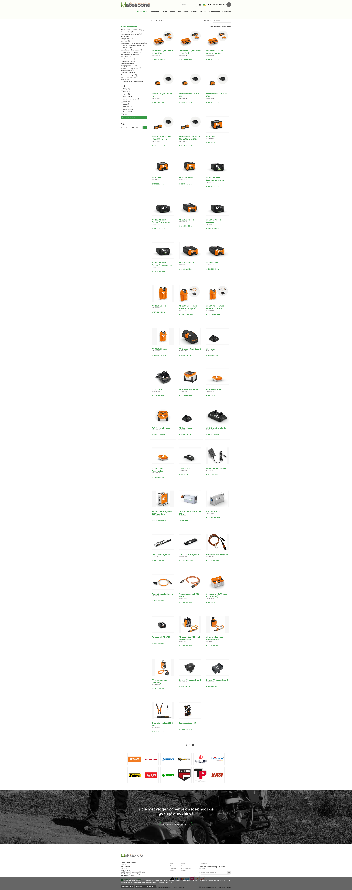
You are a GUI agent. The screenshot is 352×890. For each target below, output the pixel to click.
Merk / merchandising (129, 77)
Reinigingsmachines (129, 66)
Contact (222, 4)
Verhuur (203, 12)
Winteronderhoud (190, 12)
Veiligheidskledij (127, 70)
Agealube (127, 91)
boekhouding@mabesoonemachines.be (143, 874)
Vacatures (226, 12)
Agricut (126, 94)
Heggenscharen (128, 61)
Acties (164, 12)
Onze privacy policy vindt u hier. (161, 882)
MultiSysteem (126, 48)
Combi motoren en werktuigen (133, 45)
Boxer (126, 114)
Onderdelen (154, 12)
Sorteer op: (208, 21)
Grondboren (126, 57)
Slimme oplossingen (129, 75)
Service (172, 12)
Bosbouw (125, 41)
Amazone (127, 96)
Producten (141, 12)
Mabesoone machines (132, 856)
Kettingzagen (127, 63)
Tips (179, 12)
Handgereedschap (128, 59)
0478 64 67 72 (129, 870)
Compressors (127, 39)
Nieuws (215, 4)
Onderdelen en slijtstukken (132, 81)
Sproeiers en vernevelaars (131, 68)
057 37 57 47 (128, 868)
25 (159, 21)
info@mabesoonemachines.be (134, 872)
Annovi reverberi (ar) (131, 99)
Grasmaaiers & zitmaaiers (131, 52)
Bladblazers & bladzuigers (131, 34)
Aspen (126, 102)
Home (209, 4)
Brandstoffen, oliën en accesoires (134, 43)
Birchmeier (128, 109)
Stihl (126, 89)
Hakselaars (126, 36)
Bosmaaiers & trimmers (130, 54)
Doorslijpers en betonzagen (131, 50)
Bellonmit (127, 107)
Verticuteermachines (129, 72)
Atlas (126, 104)
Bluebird (127, 112)
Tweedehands (214, 12)
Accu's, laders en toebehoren (132, 30)
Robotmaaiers (127, 32)
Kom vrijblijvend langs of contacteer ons (176, 824)
